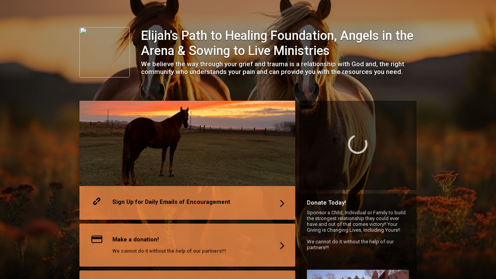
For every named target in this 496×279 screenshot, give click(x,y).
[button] (187, 162)
